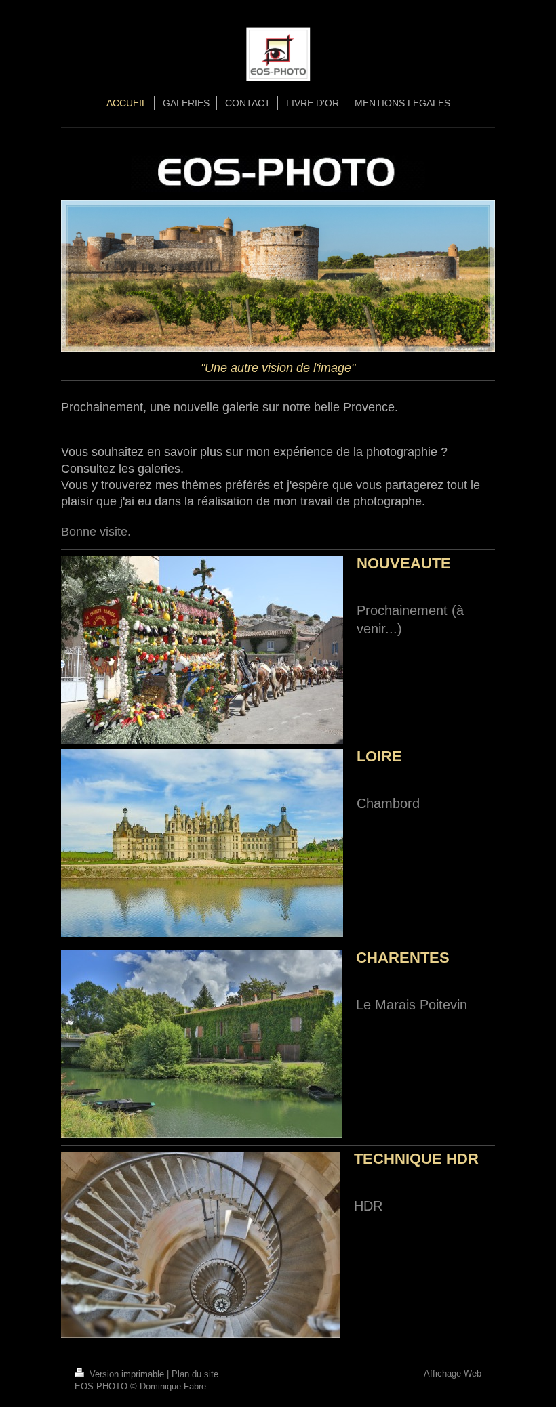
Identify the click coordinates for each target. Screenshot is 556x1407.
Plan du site (195, 1374)
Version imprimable (127, 1374)
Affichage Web (452, 1373)
